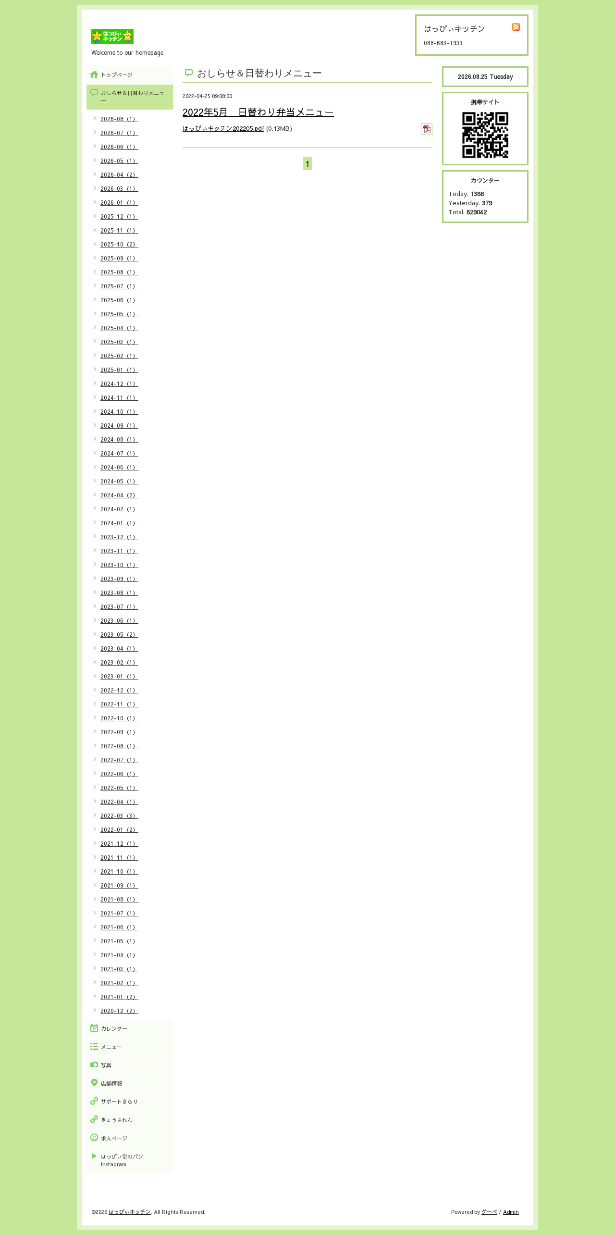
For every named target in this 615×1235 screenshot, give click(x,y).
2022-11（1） (119, 704)
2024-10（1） (119, 411)
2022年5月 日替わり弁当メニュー (258, 111)
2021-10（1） (119, 871)
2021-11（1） (119, 857)
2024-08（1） (119, 439)
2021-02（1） (119, 983)
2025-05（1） (119, 314)
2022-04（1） (119, 801)
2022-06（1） (119, 774)
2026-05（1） (119, 160)
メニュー (111, 1046)
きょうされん (117, 1120)
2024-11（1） (119, 397)
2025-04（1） (119, 328)
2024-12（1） (119, 383)
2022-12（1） (119, 690)
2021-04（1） (119, 955)
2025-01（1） (119, 369)
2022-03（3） (119, 815)
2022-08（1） (119, 746)
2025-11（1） (119, 230)
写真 (106, 1065)
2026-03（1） (119, 188)
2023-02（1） (119, 662)
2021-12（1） (119, 843)
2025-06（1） (119, 300)
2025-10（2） (119, 244)
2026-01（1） (119, 202)
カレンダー (114, 1028)
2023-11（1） (119, 551)
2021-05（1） (119, 941)
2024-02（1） (119, 509)
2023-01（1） (119, 676)
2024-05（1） (119, 481)
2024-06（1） (119, 467)
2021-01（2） (119, 996)
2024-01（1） (119, 523)
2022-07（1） (119, 760)
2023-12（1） (119, 537)
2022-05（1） (119, 787)
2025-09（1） (119, 258)
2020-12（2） (119, 1010)
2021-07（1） (119, 913)
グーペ (489, 1211)
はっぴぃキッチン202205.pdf (223, 128)
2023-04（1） (119, 648)
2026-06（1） (119, 146)
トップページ (117, 74)
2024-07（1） (119, 453)
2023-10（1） (119, 564)
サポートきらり (119, 1101)
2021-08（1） (119, 899)
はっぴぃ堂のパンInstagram (122, 1160)
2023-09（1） (119, 578)
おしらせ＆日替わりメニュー (132, 96)
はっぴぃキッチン (130, 1211)
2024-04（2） (119, 495)
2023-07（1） (119, 606)
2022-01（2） (119, 829)
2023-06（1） (119, 620)
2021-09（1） (119, 885)
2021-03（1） (119, 969)
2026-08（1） (119, 119)
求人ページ (114, 1138)
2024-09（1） (119, 425)
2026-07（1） (119, 132)
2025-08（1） (119, 272)
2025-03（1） (119, 342)
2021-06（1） (119, 927)
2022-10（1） (119, 718)
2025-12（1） (119, 216)
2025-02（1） (119, 355)
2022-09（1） (119, 732)
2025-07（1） (119, 286)
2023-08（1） (119, 592)
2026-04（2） (119, 174)
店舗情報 (111, 1083)
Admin (511, 1211)
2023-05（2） (119, 634)
